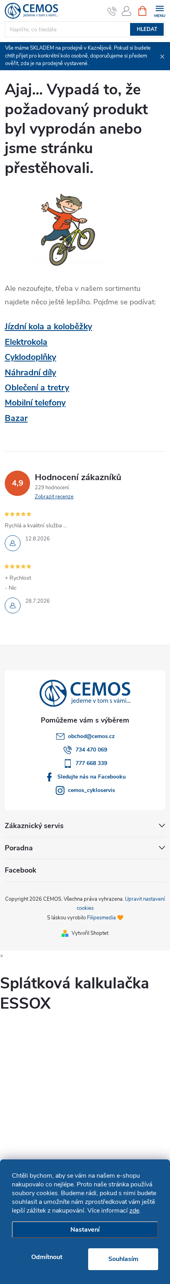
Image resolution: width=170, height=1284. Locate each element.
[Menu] (159, 10)
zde (134, 1210)
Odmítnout (46, 1257)
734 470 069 (91, 749)
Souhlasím (123, 1259)
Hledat (147, 29)
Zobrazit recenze (54, 496)
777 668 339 (91, 763)
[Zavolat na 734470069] (112, 11)
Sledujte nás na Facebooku (91, 776)
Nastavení (85, 1229)
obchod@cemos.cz (91, 736)
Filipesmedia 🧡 (105, 917)
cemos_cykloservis (91, 790)
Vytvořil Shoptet (90, 933)
